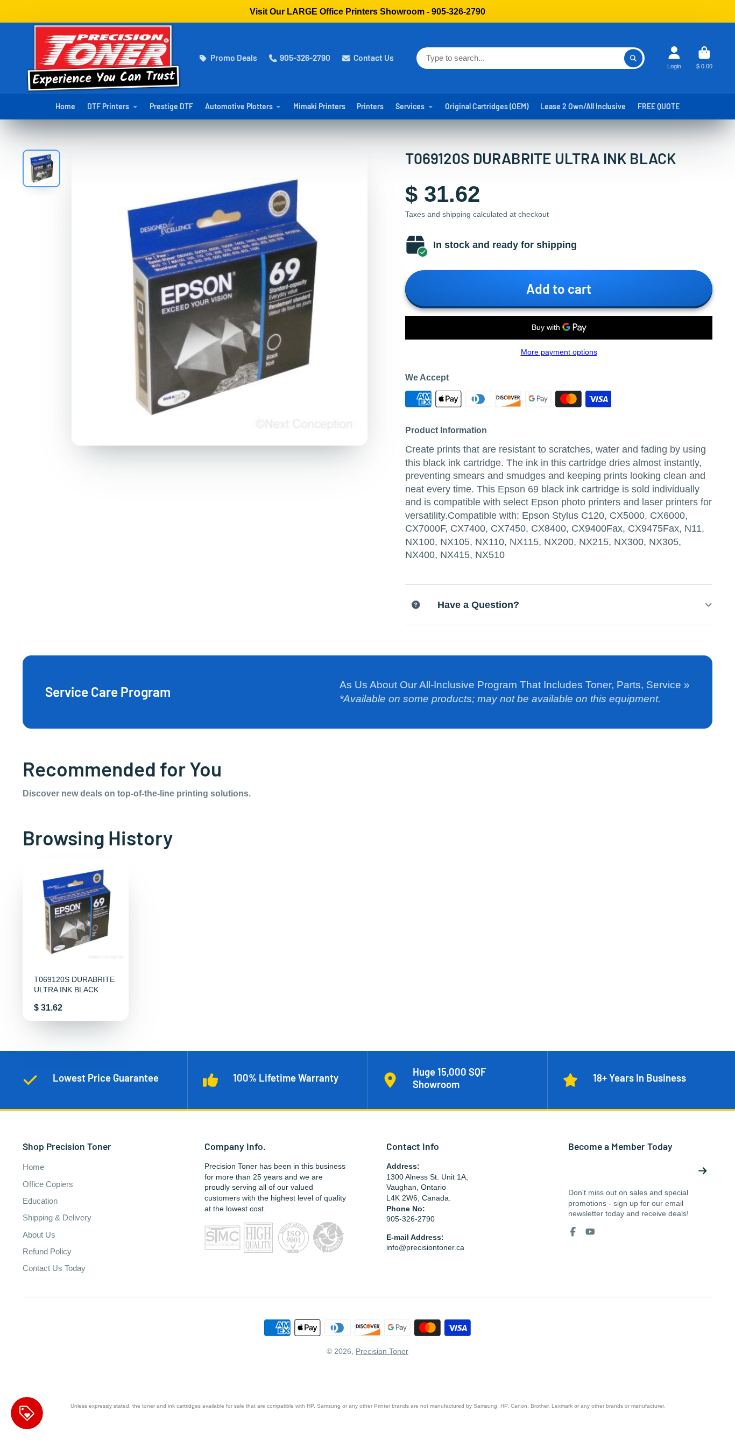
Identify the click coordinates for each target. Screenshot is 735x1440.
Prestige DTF (171, 106)
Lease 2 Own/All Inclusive (583, 106)
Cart (704, 57)
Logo (103, 58)
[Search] (633, 58)
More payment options (559, 352)
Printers (370, 106)
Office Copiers (48, 1184)
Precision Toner (382, 1351)
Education (40, 1200)
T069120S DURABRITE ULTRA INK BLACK (76, 940)
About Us (39, 1234)
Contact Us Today (54, 1268)
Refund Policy (47, 1251)
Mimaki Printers (319, 106)
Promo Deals (233, 57)
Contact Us (374, 57)
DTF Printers (108, 106)
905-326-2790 (305, 57)
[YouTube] (590, 1232)
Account (674, 57)
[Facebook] (573, 1232)
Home (65, 106)
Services (410, 106)
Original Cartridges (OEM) (486, 106)
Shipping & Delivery (57, 1217)
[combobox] (530, 58)
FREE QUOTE (659, 106)
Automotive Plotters (239, 106)
